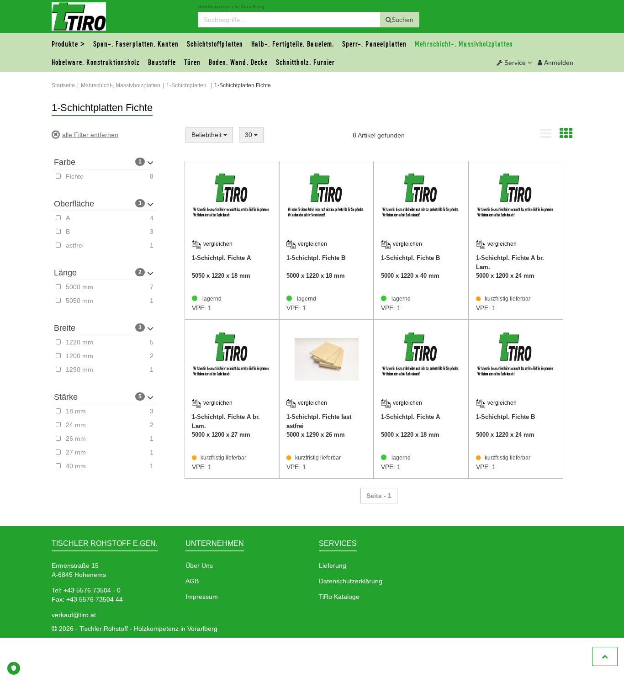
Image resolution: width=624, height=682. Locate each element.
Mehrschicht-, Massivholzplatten (464, 44)
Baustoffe (162, 62)
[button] (514, 62)
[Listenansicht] (545, 135)
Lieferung (332, 565)
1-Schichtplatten (186, 85)
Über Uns (199, 565)
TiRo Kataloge (339, 596)
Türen (192, 62)
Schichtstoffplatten (215, 44)
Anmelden (557, 62)
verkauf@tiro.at (74, 615)
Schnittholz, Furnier (305, 62)
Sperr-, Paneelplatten (374, 44)
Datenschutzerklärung (350, 581)
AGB (192, 581)
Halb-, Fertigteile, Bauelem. (292, 44)
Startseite (63, 85)
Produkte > (68, 44)
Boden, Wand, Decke (238, 62)
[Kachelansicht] (566, 135)
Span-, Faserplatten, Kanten (136, 44)
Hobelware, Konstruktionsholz (96, 62)
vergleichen (218, 244)
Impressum (201, 596)
